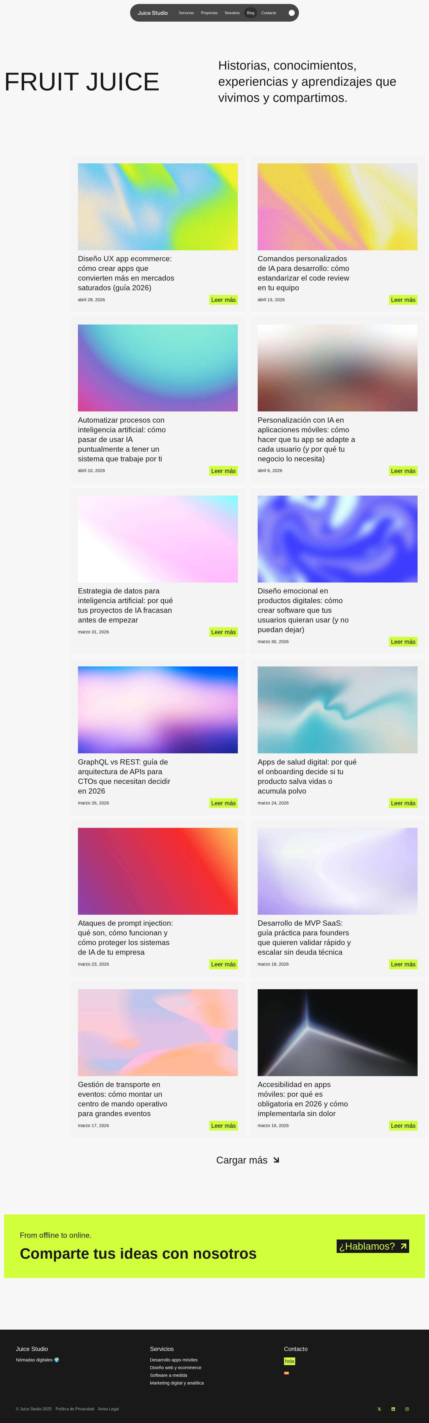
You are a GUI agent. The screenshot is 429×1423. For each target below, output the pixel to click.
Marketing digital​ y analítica (177, 1383)
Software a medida (168, 1375)
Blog (250, 13)
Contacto (268, 13)
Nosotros (232, 13)
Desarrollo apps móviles (174, 1359)
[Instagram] (407, 1409)
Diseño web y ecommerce (175, 1367)
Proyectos (209, 13)
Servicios (186, 13)
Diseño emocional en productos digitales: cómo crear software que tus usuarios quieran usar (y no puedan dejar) (303, 610)
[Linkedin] (393, 1409)
